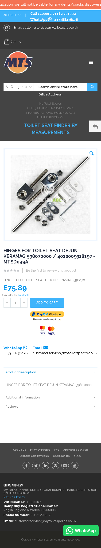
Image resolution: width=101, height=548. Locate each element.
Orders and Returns (34, 456)
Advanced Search (75, 450)
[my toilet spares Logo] (27, 62)
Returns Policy (14, 497)
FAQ (56, 450)
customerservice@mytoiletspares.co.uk (65, 353)
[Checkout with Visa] (47, 331)
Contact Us (61, 456)
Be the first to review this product (51, 270)
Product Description (21, 372)
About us (19, 450)
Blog (77, 456)
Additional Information (23, 397)
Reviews (12, 406)
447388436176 (66, 20)
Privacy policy (40, 450)
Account (10, 15)
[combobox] (65, 87)
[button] (91, 152)
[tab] (50, 372)
